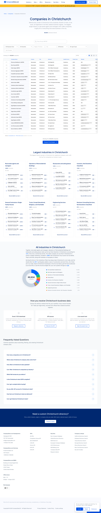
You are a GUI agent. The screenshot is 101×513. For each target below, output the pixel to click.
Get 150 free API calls (70, 6)
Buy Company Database (56, 436)
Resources (47, 2)
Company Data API (55, 449)
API (68, 265)
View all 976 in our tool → (86, 234)
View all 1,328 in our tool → (38, 234)
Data (35, 2)
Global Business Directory (57, 438)
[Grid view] (91, 55)
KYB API (32, 449)
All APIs (32, 436)
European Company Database (58, 443)
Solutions (28, 2)
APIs (41, 2)
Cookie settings (59, 508)
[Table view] (89, 55)
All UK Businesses (55, 445)
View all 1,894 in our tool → (86, 195)
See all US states (79, 449)
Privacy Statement (41, 508)
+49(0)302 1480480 (8, 455)
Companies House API (35, 438)
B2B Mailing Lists (55, 447)
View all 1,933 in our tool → (62, 195)
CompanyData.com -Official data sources (15, 135)
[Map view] (96, 55)
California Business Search (81, 436)
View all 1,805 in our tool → (14, 234)
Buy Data (56, 2)
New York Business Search (81, 447)
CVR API (32, 443)
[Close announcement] (99, 6)
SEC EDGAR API (34, 440)
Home (5, 13)
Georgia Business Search (81, 443)
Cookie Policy (50, 508)
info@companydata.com (9, 440)
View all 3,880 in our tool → (14, 195)
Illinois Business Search (80, 445)
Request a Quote (55, 452)
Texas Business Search (80, 440)
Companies (10, 13)
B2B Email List (54, 440)
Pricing (63, 2)
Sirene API (32, 445)
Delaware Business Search (81, 438)
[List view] (94, 55)
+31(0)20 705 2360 (8, 442)
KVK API (32, 447)
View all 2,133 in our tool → (38, 195)
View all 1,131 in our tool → (62, 234)
